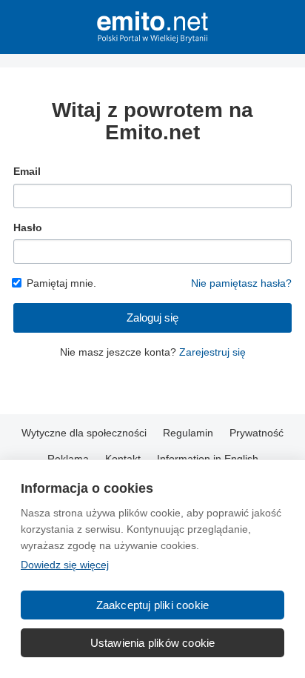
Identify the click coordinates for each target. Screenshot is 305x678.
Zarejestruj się (212, 352)
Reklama (68, 459)
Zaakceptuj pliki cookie (153, 605)
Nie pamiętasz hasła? (241, 283)
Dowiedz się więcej (65, 565)
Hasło (27, 227)
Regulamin (188, 433)
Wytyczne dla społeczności (84, 433)
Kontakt (123, 459)
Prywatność (256, 433)
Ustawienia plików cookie (152, 643)
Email (27, 171)
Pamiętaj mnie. (61, 283)
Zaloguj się (152, 317)
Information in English (207, 459)
